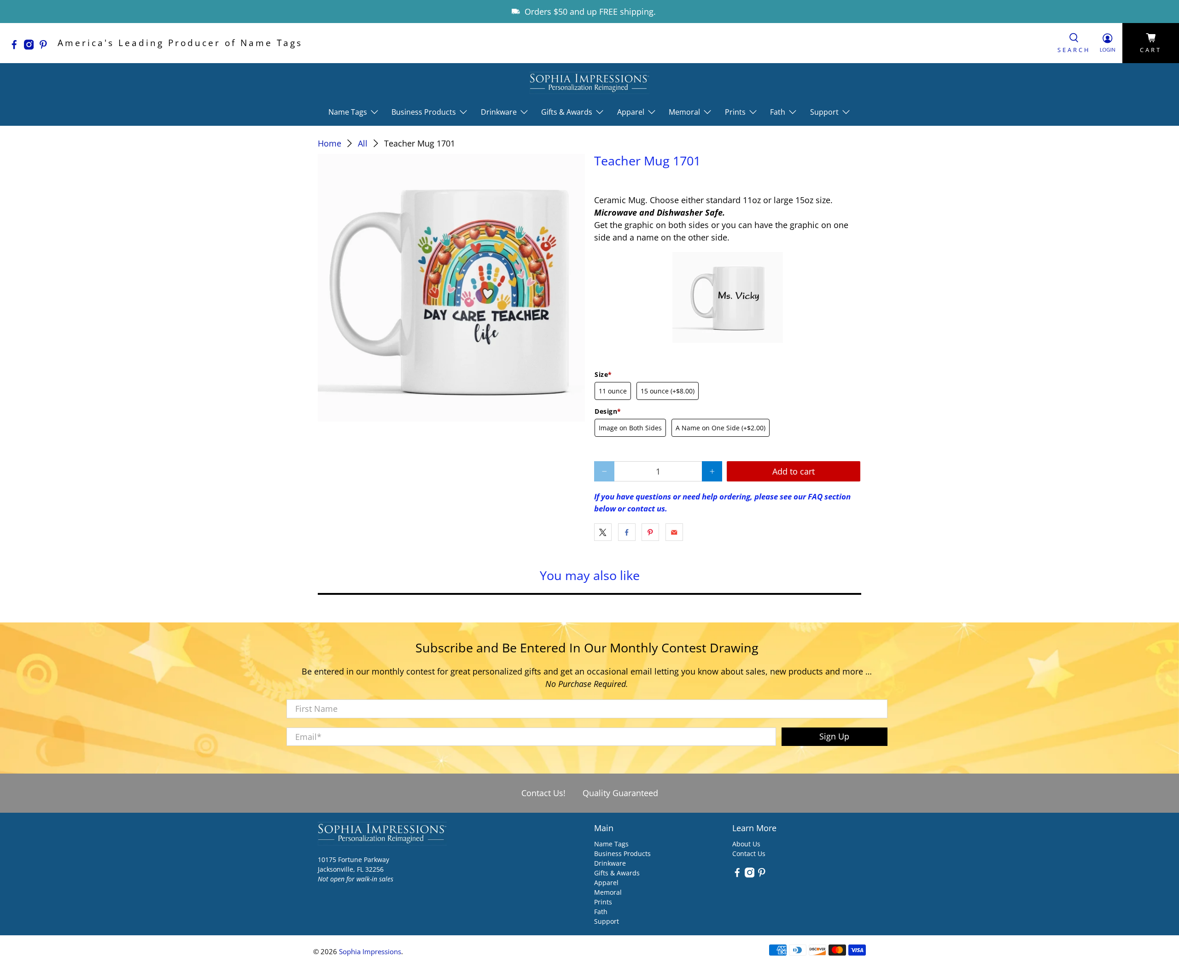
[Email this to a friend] (674, 532)
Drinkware (610, 863)
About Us (746, 843)
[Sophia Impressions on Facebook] (16, 47)
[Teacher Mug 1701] (451, 288)
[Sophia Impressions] (589, 83)
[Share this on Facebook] (627, 532)
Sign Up (834, 736)
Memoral (608, 892)
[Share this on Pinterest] (650, 532)
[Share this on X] (603, 532)
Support (606, 921)
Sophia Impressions (370, 951)
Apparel (606, 882)
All (363, 143)
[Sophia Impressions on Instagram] (31, 47)
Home (329, 143)
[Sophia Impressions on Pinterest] (45, 47)
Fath (600, 911)
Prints (603, 902)
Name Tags (611, 843)
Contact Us (748, 853)
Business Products (622, 853)
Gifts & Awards (617, 872)
